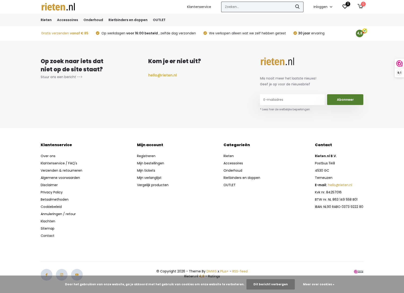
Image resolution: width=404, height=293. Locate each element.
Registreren (146, 156)
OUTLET (159, 20)
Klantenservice (199, 6)
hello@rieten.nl (162, 75)
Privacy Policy (52, 192)
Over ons (48, 156)
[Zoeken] (297, 7)
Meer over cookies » (318, 284)
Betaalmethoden (55, 199)
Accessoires (67, 20)
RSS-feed (240, 271)
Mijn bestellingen (150, 163)
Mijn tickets (146, 170)
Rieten (46, 20)
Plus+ (224, 271)
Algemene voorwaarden (60, 177)
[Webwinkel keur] (358, 271)
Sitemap (47, 228)
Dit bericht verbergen (270, 284)
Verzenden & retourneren (61, 170)
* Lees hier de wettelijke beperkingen (285, 109)
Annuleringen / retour (58, 214)
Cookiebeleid (51, 206)
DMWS (211, 271)
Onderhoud (93, 20)
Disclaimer (49, 185)
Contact (47, 235)
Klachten (48, 221)
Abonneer (345, 99)
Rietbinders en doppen (128, 20)
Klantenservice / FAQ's (59, 163)
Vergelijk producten (153, 185)
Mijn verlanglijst (149, 177)
